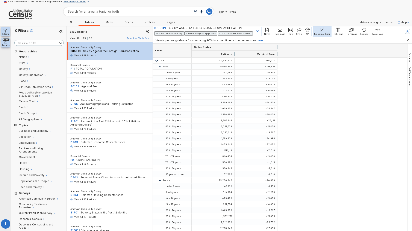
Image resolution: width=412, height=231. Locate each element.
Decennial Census (79, 65)
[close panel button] (147, 32)
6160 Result (78, 31)
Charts (129, 22)
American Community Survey (85, 47)
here (260, 40)
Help (404, 22)
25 (84, 38)
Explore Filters (227, 11)
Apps (389, 22)
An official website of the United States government (35, 1)
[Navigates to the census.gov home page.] (16, 17)
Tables (89, 22)
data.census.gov (370, 22)
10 (78, 38)
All (71, 22)
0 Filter (22, 31)
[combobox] (139, 11)
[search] (39, 43)
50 (90, 38)
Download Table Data (138, 38)
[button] (195, 12)
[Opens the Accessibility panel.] (5, 224)
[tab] (409, 57)
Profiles (150, 22)
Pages (171, 22)
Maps (109, 22)
